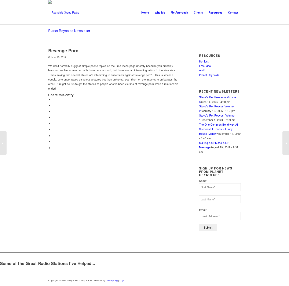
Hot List (204, 61)
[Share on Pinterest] (53, 118)
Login (122, 280)
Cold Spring (112, 280)
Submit (208, 227)
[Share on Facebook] (53, 100)
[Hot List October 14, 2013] (3, 143)
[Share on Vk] (53, 136)
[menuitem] (145, 12)
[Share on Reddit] (53, 142)
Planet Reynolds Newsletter (69, 30)
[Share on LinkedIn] (53, 124)
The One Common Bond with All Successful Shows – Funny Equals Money (218, 129)
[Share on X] (53, 106)
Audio (202, 70)
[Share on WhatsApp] (53, 112)
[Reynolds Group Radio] (63, 12)
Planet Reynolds (209, 75)
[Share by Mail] (53, 148)
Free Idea (205, 66)
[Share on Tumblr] (53, 130)
